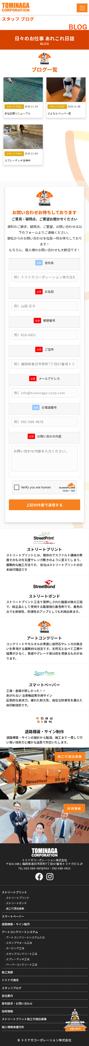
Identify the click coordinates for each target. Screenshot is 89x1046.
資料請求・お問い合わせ (17, 1003)
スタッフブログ (11, 988)
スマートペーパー (13, 916)
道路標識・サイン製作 (16, 924)
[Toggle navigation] (82, 7)
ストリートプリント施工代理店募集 (24, 1019)
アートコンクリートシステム (20, 932)
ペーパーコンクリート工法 (21, 964)
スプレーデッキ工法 (17, 959)
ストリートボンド (16, 903)
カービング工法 (15, 948)
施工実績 (7, 972)
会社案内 (7, 996)
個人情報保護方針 (13, 1027)
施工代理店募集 (15, 908)
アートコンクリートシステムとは (25, 937)
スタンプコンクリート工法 (21, 953)
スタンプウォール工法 (19, 942)
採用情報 (7, 1011)
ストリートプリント (14, 892)
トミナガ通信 (10, 980)
